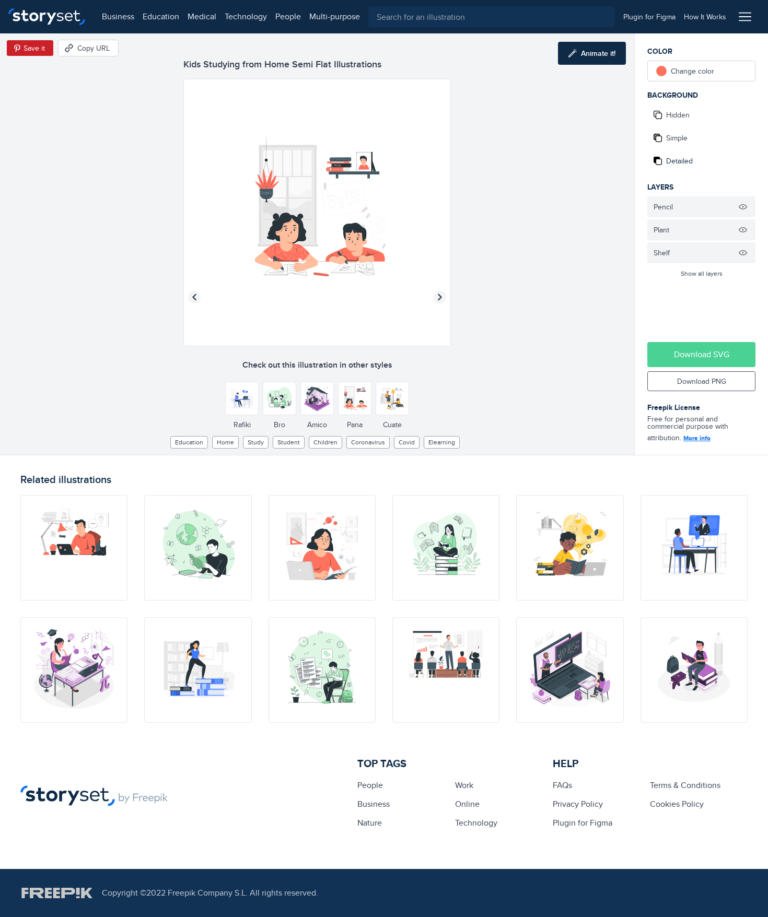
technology (246, 16)
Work (464, 785)
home (225, 442)
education (161, 16)
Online (467, 804)
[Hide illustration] (743, 207)
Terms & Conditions (685, 785)
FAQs (562, 785)
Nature (369, 823)
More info (697, 438)
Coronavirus (368, 442)
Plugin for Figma (582, 823)
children (325, 442)
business (118, 16)
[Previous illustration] (194, 297)
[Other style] (242, 398)
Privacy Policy (578, 804)
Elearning (441, 442)
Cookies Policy (677, 804)
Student (288, 442)
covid (407, 442)
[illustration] (73, 548)
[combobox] (491, 16)
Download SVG (701, 354)
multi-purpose (334, 16)
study (256, 442)
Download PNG (701, 381)
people (288, 16)
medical (202, 16)
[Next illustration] (440, 297)
